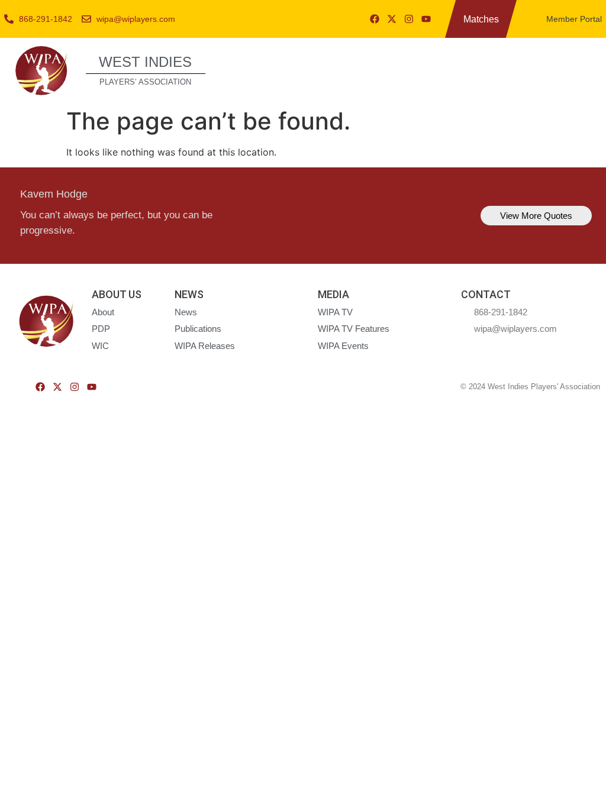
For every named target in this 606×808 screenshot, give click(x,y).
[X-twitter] (392, 19)
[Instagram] (409, 19)
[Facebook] (375, 19)
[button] (583, 69)
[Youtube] (426, 19)
